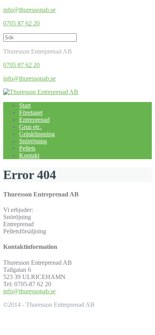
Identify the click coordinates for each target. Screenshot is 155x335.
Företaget (31, 112)
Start (25, 105)
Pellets (27, 148)
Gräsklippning (37, 134)
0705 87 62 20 (21, 23)
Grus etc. (30, 126)
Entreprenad (34, 119)
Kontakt (29, 155)
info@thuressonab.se (29, 9)
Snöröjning (33, 141)
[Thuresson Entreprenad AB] (40, 92)
